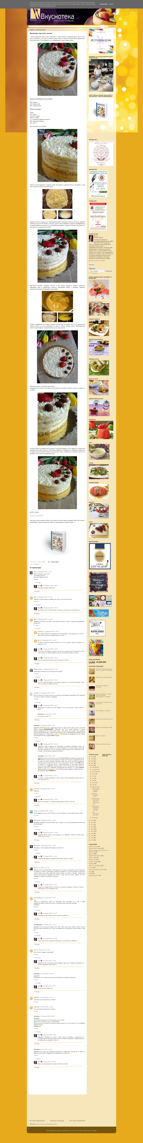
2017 (92, 824)
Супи (90, 871)
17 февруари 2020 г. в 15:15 (51, 631)
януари (94, 817)
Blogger (95, 1130)
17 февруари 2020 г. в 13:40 (44, 619)
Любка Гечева (38, 669)
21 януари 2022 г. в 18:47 (47, 973)
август (94, 773)
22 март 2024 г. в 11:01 (46, 1049)
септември (95, 771)
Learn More (104, 4)
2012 (92, 835)
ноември (94, 767)
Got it (111, 4)
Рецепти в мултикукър (95, 865)
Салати (91, 867)
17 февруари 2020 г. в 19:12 (50, 585)
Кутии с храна (92, 857)
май (93, 780)
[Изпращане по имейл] (51, 562)
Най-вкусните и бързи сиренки (104, 677)
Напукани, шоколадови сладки (104, 727)
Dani (35, 571)
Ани (39, 585)
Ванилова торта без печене (95, 795)
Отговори (38, 582)
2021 (92, 763)
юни (93, 778)
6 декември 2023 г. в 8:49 (49, 1034)
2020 (92, 765)
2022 (92, 761)
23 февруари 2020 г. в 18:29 (45, 811)
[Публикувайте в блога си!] (53, 562)
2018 (92, 822)
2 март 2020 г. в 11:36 (43, 867)
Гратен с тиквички (100, 735)
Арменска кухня (93, 846)
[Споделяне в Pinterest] (58, 562)
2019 (92, 820)
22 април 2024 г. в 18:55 (49, 1061)
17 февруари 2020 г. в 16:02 (48, 640)
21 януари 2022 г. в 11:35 (49, 960)
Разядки (91, 863)
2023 (92, 758)
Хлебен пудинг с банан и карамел (96, 790)
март (93, 784)
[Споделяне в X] (55, 562)
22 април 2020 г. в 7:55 (49, 897)
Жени (35, 867)
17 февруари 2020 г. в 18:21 (47, 693)
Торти (90, 873)
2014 (92, 831)
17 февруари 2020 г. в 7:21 (44, 571)
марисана (36, 997)
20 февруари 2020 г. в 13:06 (50, 744)
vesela (35, 811)
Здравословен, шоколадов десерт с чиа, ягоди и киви (96, 801)
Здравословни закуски (95, 855)
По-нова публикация (37, 1121)
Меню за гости (93, 859)
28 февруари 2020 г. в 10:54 (48, 820)
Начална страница (57, 1121)
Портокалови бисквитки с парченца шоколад (95, 808)
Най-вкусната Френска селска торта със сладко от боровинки (104, 669)
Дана (35, 597)
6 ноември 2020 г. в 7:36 (49, 924)
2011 (92, 837)
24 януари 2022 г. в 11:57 (49, 986)
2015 (92, 829)
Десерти (37, 564)
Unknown (40, 631)
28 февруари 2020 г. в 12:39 (50, 832)
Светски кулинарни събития (96, 869)
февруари (95, 787)
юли (93, 776)
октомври (94, 769)
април (94, 782)
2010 (92, 840)
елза (35, 950)
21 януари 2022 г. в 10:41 (43, 950)
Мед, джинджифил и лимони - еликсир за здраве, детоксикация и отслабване (104, 695)
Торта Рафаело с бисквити (103, 710)
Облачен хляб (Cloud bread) (103, 744)
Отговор (36, 579)
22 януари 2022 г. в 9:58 (46, 1006)
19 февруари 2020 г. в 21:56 (47, 788)
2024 (92, 756)
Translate (94, 273)
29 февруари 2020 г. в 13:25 (48, 845)
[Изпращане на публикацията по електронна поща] (48, 561)
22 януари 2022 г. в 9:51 (46, 997)
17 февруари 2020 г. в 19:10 (50, 649)
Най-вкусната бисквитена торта (104, 719)
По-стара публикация (77, 1121)
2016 (92, 827)
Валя (39, 640)
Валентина (37, 820)
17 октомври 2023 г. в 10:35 (47, 1016)
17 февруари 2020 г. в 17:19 (50, 669)
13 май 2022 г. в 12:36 (50, 714)
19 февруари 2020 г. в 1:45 (47, 725)
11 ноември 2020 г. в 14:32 (50, 775)
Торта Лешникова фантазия (95, 813)
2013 (92, 833)
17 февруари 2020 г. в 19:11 (50, 680)
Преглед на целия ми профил (97, 260)
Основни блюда (93, 861)
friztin (81, 1130)
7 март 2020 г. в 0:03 (49, 756)
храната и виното (93, 875)
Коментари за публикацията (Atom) (47, 1124)
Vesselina (36, 693)
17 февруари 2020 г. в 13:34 (44, 597)
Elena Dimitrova (38, 897)
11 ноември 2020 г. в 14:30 (50, 913)
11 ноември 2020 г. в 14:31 (50, 856)
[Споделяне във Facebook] (56, 562)
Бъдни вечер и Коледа (95, 848)
